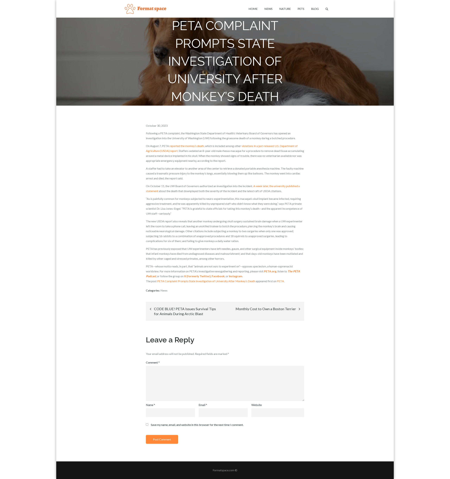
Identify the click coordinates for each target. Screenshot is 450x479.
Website (256, 404)
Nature (285, 8)
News (268, 8)
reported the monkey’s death (186, 146)
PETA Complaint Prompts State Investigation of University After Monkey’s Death (206, 281)
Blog (315, 8)
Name (150, 404)
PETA (280, 281)
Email (203, 404)
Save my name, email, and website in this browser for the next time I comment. (197, 424)
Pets (301, 8)
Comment (153, 362)
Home (253, 8)
